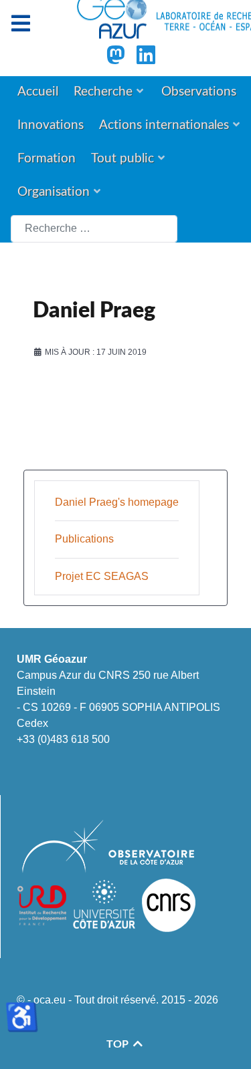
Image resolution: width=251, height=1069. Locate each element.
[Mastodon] (117, 59)
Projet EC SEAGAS (102, 576)
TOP (118, 1044)
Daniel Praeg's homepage (117, 502)
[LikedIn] (146, 59)
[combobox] (94, 229)
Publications (84, 539)
